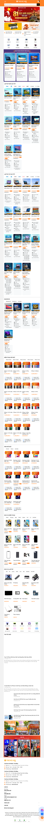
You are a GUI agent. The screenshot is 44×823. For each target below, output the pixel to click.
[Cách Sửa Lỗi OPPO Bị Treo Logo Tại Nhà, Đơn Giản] (8, 701)
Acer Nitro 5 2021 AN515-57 (26, 244)
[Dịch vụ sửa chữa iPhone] (8, 523)
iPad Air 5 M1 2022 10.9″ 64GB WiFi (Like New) (35, 481)
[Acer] (28, 86)
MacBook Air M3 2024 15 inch (35, 313)
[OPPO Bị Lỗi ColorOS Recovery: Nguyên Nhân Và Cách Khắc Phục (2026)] (8, 706)
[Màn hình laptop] (8, 593)
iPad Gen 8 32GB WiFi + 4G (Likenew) (8, 461)
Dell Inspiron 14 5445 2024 (7, 126)
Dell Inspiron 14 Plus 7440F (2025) (17, 155)
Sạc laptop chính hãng (35, 583)
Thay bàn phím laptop (25, 583)
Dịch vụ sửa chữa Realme (8, 545)
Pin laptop (15, 582)
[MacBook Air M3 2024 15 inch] (35, 307)
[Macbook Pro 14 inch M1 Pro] (8, 334)
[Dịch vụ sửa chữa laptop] (8, 577)
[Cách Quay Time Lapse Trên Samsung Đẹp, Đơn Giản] (8, 711)
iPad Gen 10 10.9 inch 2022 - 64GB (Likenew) (35, 461)
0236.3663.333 (15, 776)
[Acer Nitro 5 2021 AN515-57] (26, 238)
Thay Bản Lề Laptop (7, 615)
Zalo (42, 813)
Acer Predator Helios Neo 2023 (26, 273)
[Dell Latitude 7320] (35, 210)
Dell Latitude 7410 (26, 188)
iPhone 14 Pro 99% (17, 412)
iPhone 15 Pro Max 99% (8, 392)
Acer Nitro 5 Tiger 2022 (8, 273)
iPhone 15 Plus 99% (25, 392)
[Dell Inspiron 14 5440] (26, 92)
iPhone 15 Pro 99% (17, 391)
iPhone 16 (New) (35, 371)
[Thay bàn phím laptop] (26, 577)
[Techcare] (21, 2)
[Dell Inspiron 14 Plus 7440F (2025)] (17, 149)
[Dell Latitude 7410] (26, 182)
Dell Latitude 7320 (35, 216)
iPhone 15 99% (34, 391)
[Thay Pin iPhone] (17, 555)
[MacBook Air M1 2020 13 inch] (8, 307)
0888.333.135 (7, 800)
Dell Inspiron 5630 (35, 97)
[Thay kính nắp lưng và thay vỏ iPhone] (35, 555)
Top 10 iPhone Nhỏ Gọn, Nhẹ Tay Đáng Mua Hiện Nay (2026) (18, 657)
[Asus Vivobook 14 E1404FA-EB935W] (22, 58)
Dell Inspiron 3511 (35, 188)
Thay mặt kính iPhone (7, 561)
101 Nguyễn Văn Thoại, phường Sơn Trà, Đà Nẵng (18, 780)
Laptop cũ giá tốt (9, 174)
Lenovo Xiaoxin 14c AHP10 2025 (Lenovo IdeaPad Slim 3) (8, 155)
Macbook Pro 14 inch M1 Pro (8, 340)
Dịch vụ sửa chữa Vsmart (26, 545)
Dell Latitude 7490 (17, 188)
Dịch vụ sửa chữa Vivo (17, 545)
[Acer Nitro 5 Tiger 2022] (8, 267)
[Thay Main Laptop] (35, 593)
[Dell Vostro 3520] (8, 92)
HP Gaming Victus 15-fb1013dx (26, 126)
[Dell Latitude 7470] (8, 182)
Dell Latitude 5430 (17, 243)
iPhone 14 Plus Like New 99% (25, 413)
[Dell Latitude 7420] (26, 210)
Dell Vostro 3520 (8, 97)
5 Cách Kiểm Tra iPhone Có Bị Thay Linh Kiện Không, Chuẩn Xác (18, 685)
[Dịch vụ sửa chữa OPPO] (35, 523)
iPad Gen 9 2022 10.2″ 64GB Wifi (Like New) (26, 461)
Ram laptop (24, 598)
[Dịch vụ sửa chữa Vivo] (17, 539)
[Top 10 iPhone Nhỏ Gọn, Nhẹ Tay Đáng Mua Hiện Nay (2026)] (22, 646)
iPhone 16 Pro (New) (16, 371)
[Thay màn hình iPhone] (35, 539)
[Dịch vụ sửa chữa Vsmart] (26, 539)
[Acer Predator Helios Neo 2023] (26, 267)
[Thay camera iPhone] (26, 555)
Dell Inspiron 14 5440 (25, 98)
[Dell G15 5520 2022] (17, 267)
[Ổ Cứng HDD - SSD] (17, 593)
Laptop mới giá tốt (10, 84)
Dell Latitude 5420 (8, 216)
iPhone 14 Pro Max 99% (8, 413)
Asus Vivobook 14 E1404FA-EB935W (21, 66)
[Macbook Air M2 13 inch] (17, 307)
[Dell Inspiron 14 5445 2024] (8, 120)
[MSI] (15, 86)
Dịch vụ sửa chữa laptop (8, 583)
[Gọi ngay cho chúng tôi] (42, 817)
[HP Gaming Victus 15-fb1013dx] (26, 120)
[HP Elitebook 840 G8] (8, 238)
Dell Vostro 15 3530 (9, 65)
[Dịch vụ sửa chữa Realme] (8, 539)
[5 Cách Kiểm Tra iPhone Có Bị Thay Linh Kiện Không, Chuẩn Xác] (22, 674)
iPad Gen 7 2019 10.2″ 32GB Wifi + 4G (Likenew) (17, 461)
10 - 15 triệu (37, 86)
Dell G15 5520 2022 (16, 273)
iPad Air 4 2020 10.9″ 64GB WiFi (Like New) (7, 481)
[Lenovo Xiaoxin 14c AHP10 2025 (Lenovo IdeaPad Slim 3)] (8, 149)
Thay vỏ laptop (16, 614)
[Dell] (7, 86)
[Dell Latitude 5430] (17, 238)
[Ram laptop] (26, 593)
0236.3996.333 (15, 768)
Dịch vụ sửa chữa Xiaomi (26, 529)
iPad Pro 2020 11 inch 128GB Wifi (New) (8, 502)
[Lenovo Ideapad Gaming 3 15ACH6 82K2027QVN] (35, 238)
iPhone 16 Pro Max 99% (8, 371)
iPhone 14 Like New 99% (34, 413)
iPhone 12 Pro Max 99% (17, 433)
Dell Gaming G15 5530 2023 (35, 126)
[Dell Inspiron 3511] (35, 182)
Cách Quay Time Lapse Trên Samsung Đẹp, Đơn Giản (25, 710)
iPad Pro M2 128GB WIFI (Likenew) (16, 481)
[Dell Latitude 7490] (17, 182)
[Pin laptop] (17, 577)
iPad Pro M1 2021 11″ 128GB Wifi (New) (17, 502)
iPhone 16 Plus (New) (25, 371)
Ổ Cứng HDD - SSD (17, 598)
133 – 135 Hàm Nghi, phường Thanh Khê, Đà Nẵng (18, 765)
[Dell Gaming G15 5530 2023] (35, 120)
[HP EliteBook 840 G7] (17, 210)
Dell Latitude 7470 (8, 188)
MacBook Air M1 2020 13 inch (8, 313)
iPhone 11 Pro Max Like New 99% (26, 433)
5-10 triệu (32, 86)
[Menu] (5, 2)
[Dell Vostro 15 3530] (10, 58)
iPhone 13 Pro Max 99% (8, 433)
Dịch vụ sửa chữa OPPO (35, 529)
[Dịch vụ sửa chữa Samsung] (17, 523)
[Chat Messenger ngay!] (42, 810)
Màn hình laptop (7, 598)
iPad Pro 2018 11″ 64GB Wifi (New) (26, 481)
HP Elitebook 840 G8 (8, 244)
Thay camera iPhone (25, 561)
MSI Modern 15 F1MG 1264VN (33, 66)
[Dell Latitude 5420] (8, 210)
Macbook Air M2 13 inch (17, 313)
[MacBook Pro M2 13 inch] (26, 307)
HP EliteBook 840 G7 (17, 216)
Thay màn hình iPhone (34, 545)
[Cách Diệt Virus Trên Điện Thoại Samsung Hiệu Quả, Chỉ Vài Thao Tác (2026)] (8, 717)
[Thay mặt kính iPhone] (8, 555)
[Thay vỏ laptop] (17, 609)
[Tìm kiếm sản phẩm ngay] (38, 4)
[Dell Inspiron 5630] (35, 92)
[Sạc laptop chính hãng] (35, 577)
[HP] (11, 86)
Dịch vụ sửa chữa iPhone (8, 529)
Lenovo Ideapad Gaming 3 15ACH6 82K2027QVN (35, 244)
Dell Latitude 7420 (26, 216)
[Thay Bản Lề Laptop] (8, 609)
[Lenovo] (23, 86)
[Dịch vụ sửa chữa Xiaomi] (26, 523)
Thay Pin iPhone (16, 560)
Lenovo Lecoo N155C (16, 126)
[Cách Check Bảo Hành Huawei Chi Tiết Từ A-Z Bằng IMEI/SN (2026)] (8, 695)
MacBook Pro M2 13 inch (26, 313)
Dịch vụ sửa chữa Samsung (17, 529)
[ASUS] (19, 86)
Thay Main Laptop (35, 598)
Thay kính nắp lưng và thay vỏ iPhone (35, 561)
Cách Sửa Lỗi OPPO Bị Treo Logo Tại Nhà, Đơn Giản (25, 699)
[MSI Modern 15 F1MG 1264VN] (34, 58)
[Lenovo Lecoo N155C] (17, 120)
